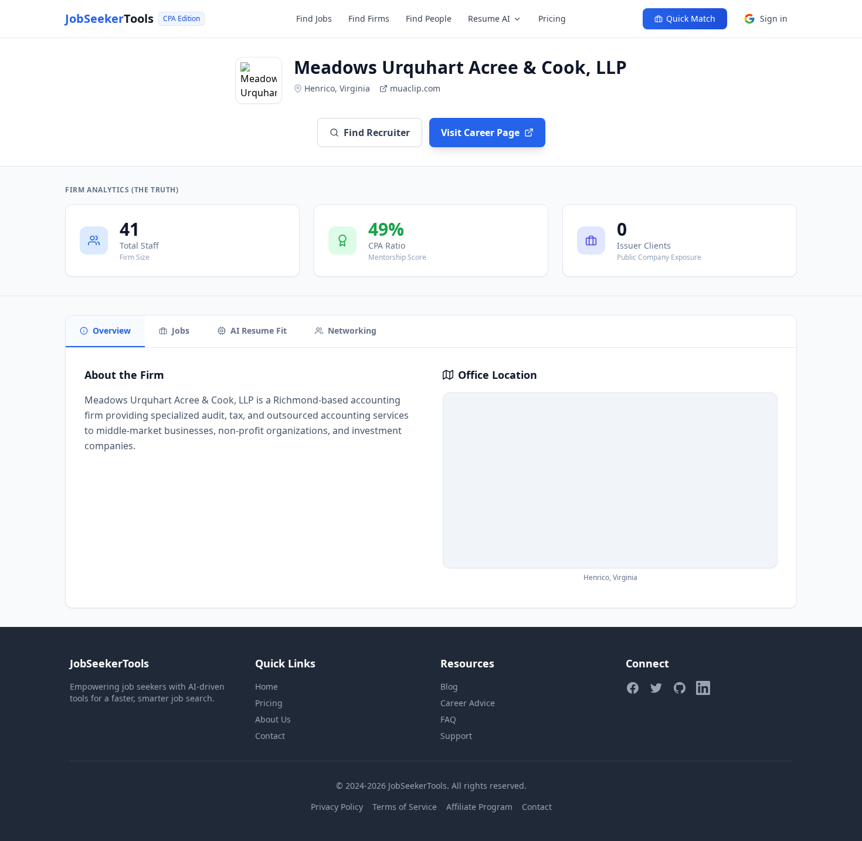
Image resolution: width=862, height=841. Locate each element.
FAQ (448, 719)
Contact (270, 735)
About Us (273, 719)
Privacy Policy (337, 806)
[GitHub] (680, 688)
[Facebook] (633, 688)
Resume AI (489, 18)
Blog (449, 686)
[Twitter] (656, 688)
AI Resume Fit (258, 330)
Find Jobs (314, 18)
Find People (429, 18)
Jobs (180, 330)
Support (456, 735)
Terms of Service (404, 806)
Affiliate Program (479, 806)
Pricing (552, 18)
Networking (352, 330)
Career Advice (467, 702)
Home (266, 686)
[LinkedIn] (703, 688)
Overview (112, 330)
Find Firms (368, 18)
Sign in (774, 18)
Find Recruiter (377, 132)
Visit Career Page (480, 132)
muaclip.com (415, 88)
